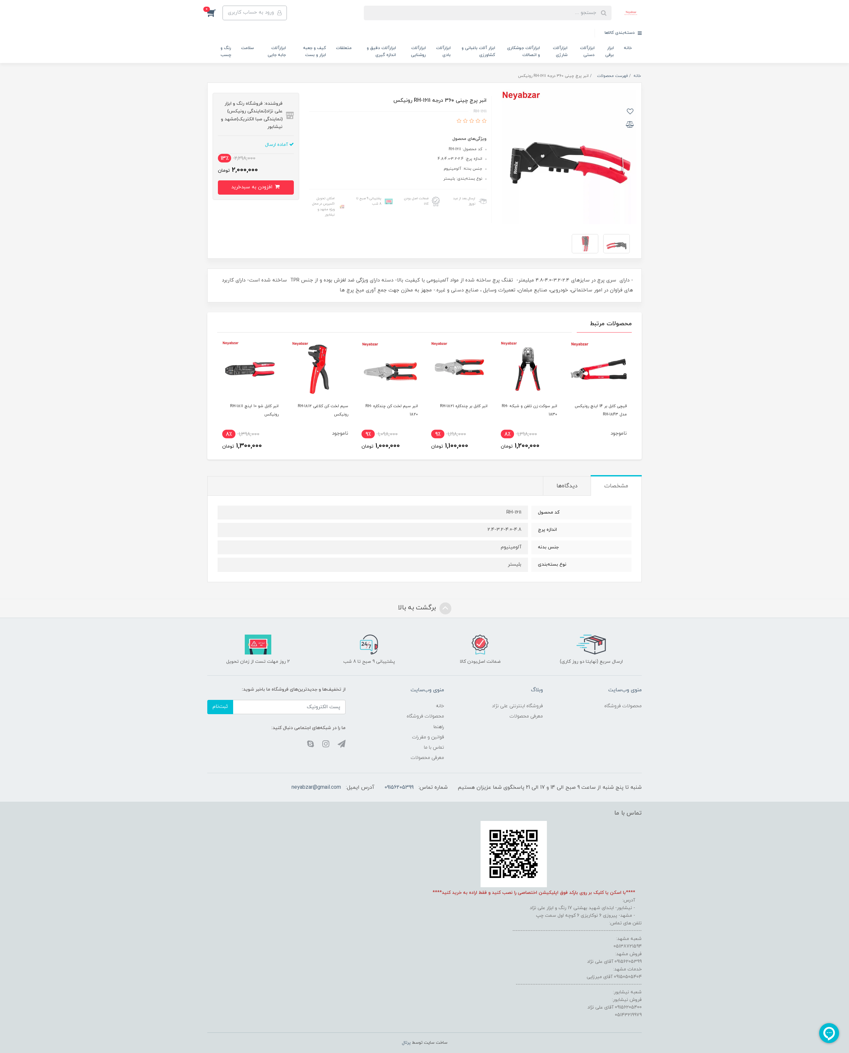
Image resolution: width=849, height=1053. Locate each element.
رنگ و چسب (226, 51)
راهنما (438, 727)
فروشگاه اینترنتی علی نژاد (517, 706)
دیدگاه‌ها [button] (566, 486)
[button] (215, 13)
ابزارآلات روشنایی (418, 51)
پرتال (406, 1043)
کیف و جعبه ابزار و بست (314, 51)
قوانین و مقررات (428, 737)
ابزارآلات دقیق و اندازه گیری (381, 51)
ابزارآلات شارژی (560, 51)
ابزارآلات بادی (443, 51)
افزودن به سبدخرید (252, 187)
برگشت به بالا (418, 607)
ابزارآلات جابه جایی (277, 51)
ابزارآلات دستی (587, 51)
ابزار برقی (609, 51)
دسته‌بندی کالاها (620, 33)
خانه (628, 48)
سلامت (247, 48)
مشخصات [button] (616, 486)
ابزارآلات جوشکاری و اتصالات (523, 51)
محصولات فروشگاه (623, 706)
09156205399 (399, 787)
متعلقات (344, 48)
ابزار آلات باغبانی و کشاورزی (478, 51)
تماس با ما (434, 747)
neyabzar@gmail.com (316, 787)
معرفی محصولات (526, 716)
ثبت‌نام (220, 706)
